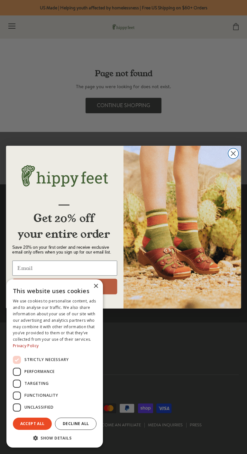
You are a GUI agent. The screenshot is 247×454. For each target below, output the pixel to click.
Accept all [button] (32, 423)
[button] (54, 437)
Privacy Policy (26, 345)
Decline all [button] (76, 423)
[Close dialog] (233, 153)
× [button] (95, 286)
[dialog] (54, 363)
